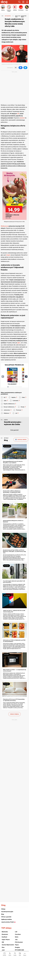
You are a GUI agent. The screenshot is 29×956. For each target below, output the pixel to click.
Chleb (23, 397)
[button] (19, 2)
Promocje (18, 410)
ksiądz (8, 255)
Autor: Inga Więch (23, 16)
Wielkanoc (6, 413)
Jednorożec (7, 410)
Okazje (22, 407)
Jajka (5, 400)
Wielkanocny (4, 226)
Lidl (18, 113)
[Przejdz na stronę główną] (4, 2)
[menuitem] (4, 954)
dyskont (22, 118)
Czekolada (15, 400)
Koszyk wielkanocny (9, 407)
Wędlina (13, 397)
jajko (18, 342)
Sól (4, 397)
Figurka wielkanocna (9, 403)
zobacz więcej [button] (14, 714)
